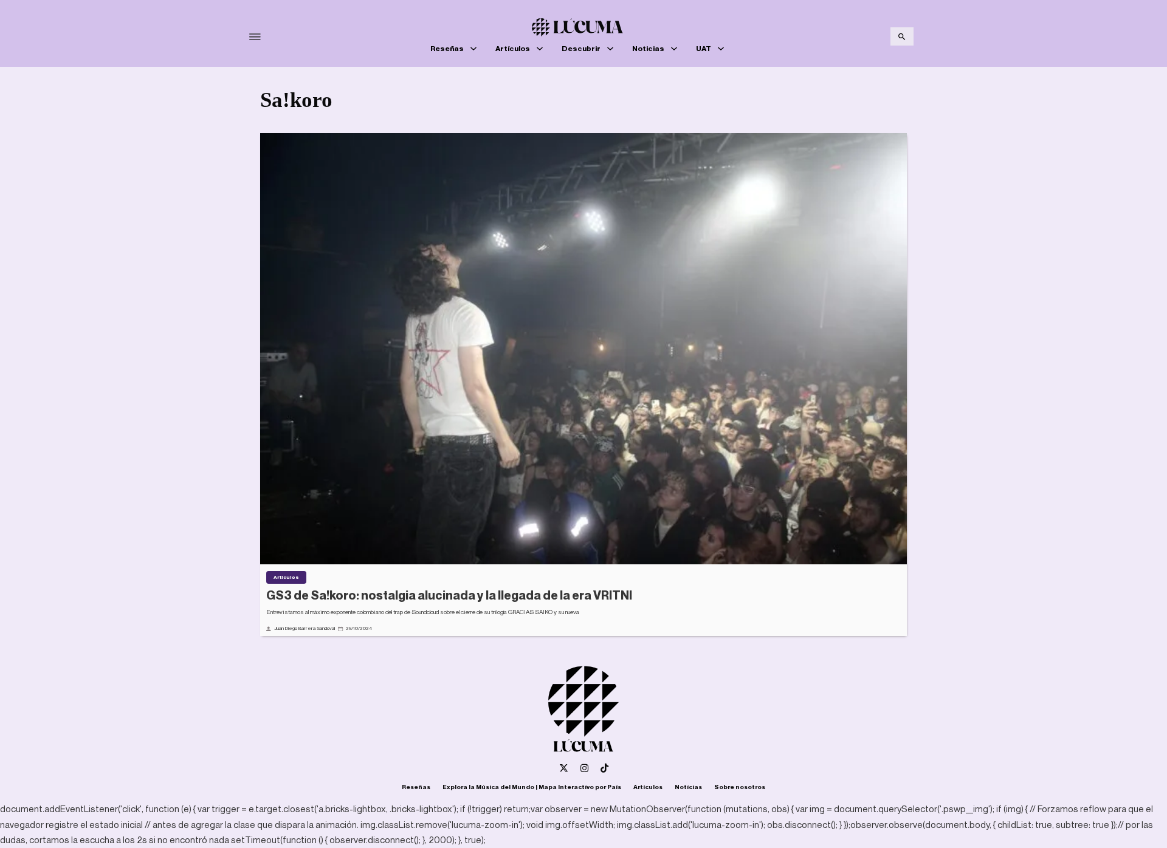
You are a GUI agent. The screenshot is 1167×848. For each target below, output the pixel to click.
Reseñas (447, 48)
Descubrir (581, 48)
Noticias (648, 48)
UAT (703, 48)
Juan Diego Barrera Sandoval (304, 628)
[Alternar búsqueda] (902, 36)
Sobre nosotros (739, 786)
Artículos (512, 48)
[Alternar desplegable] (473, 48)
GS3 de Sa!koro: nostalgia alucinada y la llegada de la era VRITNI (449, 595)
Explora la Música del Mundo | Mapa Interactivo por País (531, 786)
